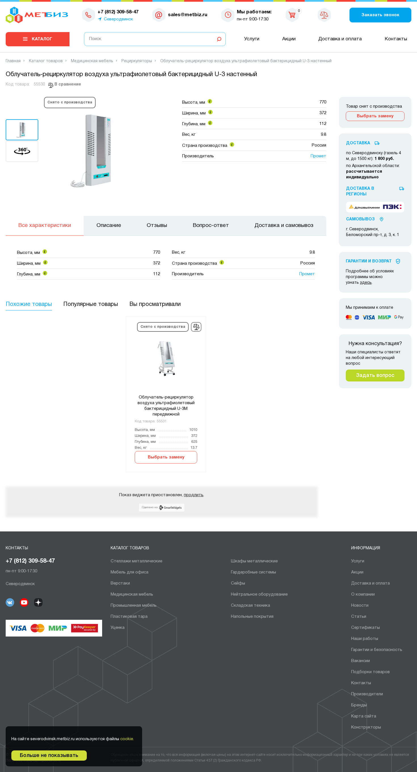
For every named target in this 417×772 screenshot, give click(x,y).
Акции (289, 39)
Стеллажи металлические (136, 561)
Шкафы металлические (254, 561)
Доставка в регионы (360, 191)
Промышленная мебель (134, 606)
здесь (366, 283)
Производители (367, 694)
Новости (359, 606)
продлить (193, 495)
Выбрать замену (166, 457)
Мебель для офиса (129, 572)
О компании (363, 594)
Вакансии (360, 661)
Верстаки (120, 583)
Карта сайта (363, 716)
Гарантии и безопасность (376, 650)
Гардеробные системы (253, 572)
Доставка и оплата (340, 39)
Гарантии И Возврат (369, 261)
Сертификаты (365, 628)
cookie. (127, 739)
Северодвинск (118, 19)
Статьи (358, 617)
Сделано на (150, 507)
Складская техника (250, 606)
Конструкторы (366, 727)
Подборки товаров (370, 672)
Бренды (359, 705)
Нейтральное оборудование (259, 594)
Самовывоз (360, 219)
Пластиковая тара (129, 617)
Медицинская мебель (132, 594)
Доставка (358, 143)
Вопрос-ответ (211, 225)
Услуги (251, 39)
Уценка (118, 628)
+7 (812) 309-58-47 (30, 561)
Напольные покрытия (252, 617)
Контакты (396, 39)
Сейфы (238, 583)
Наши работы (364, 639)
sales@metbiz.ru (187, 15)
